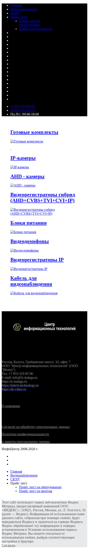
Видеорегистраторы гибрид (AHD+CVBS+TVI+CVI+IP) (42, 197)
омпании (11, 406)
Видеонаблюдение (24, 9)
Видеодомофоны (29, 241)
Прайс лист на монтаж (35, 29)
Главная (16, 5)
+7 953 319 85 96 (22, 106)
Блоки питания (28, 223)
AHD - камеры (27, 176)
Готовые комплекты (34, 132)
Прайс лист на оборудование (29, 23)
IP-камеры (23, 158)
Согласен (8, 545)
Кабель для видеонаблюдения (31, 281)
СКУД (14, 13)
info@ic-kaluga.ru (22, 110)
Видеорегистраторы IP (37, 259)
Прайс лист (18, 17)
